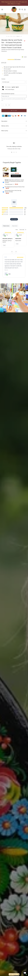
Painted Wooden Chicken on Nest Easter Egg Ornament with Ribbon (13, 191)
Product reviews (6, 225)
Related (23, 195)
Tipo (21, 195)
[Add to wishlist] (25, 41)
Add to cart (14, 110)
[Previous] (12, 251)
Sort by (17, 229)
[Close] (18, 974)
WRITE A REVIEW (14, 219)
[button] (14, 59)
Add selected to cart (16, 175)
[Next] (16, 251)
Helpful (4, 245)
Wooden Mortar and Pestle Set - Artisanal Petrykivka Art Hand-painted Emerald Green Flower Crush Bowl (14, 181)
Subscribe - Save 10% (13, 974)
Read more (6, 274)
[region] (14, 146)
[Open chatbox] (25, 973)
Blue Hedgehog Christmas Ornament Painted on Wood (14, 186)
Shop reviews (14, 225)
